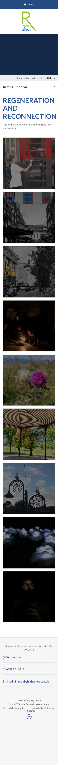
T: (13, 669)
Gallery (51, 77)
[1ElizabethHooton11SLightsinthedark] (29, 542)
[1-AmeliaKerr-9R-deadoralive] (29, 380)
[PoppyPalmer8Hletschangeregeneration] (29, 271)
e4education (42, 704)
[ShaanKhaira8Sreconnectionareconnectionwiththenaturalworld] (29, 434)
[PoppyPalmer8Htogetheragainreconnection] (29, 217)
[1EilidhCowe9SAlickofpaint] (29, 163)
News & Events (34, 77)
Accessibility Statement (42, 708)
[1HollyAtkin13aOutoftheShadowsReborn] (29, 596)
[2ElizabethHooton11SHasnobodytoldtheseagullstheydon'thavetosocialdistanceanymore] (29, 488)
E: (26, 681)
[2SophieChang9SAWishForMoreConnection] (29, 326)
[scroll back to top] (29, 718)
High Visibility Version (14, 708)
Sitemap (31, 710)
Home (19, 77)
